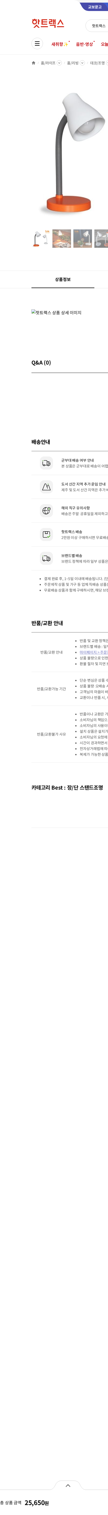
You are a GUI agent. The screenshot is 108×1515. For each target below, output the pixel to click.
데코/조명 (97, 62)
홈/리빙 (72, 62)
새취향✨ (59, 44)
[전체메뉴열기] (37, 43)
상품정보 (63, 279)
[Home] (33, 63)
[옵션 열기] (67, 1485)
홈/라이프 (48, 62)
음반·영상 (84, 44)
